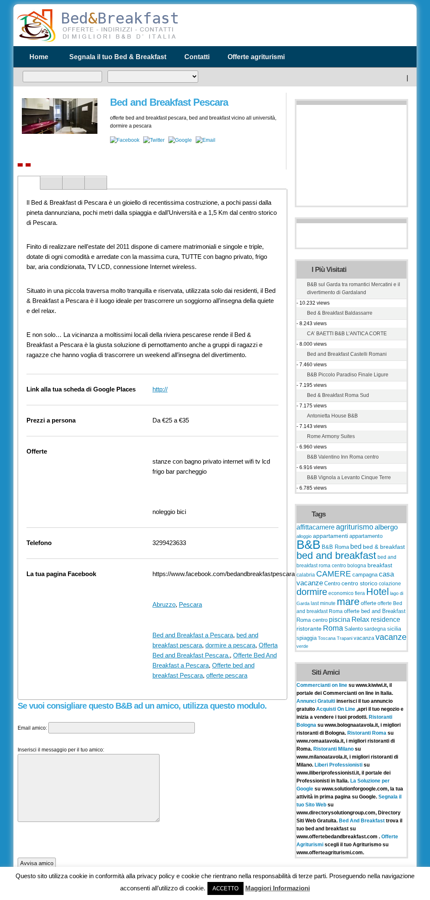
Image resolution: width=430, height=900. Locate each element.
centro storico (359, 583)
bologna (356, 566)
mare (348, 601)
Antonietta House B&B (332, 416)
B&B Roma (335, 547)
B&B (308, 544)
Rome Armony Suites (331, 436)
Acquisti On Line (335, 709)
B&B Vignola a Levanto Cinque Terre (349, 477)
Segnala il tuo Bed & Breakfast (117, 56)
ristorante (309, 628)
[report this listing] (28, 165)
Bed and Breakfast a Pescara (192, 635)
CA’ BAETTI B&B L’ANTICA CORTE (347, 334)
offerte (368, 603)
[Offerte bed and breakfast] (97, 41)
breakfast (379, 565)
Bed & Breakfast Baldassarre (339, 313)
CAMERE (333, 573)
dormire (311, 592)
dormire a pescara (230, 645)
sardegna (375, 629)
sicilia (394, 629)
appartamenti (330, 535)
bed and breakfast (336, 555)
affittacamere (315, 527)
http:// (160, 389)
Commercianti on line (321, 685)
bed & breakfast (384, 546)
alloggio (304, 536)
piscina (339, 619)
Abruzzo (164, 604)
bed (356, 546)
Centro (332, 583)
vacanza (364, 638)
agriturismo (354, 527)
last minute (323, 603)
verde (302, 646)
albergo (386, 527)
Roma (333, 628)
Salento (353, 629)
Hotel (377, 591)
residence (385, 619)
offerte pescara (226, 675)
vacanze (390, 637)
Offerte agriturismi (256, 56)
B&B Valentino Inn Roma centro (343, 457)
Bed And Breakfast (362, 821)
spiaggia (306, 638)
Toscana (327, 638)
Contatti (197, 56)
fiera (360, 593)
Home (38, 56)
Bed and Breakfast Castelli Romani (347, 354)
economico (341, 593)
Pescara (190, 604)
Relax (360, 619)
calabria (305, 575)
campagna (365, 574)
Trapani (344, 638)
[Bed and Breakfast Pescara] (20, 165)
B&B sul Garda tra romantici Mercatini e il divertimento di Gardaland (353, 288)
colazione (390, 584)
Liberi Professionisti (339, 765)
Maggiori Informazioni (277, 888)
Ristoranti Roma (367, 733)
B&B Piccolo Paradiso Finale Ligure (347, 375)
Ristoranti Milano (334, 749)
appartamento (366, 536)
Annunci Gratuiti (316, 701)
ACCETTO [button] (225, 888)
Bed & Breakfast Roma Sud (338, 395)
